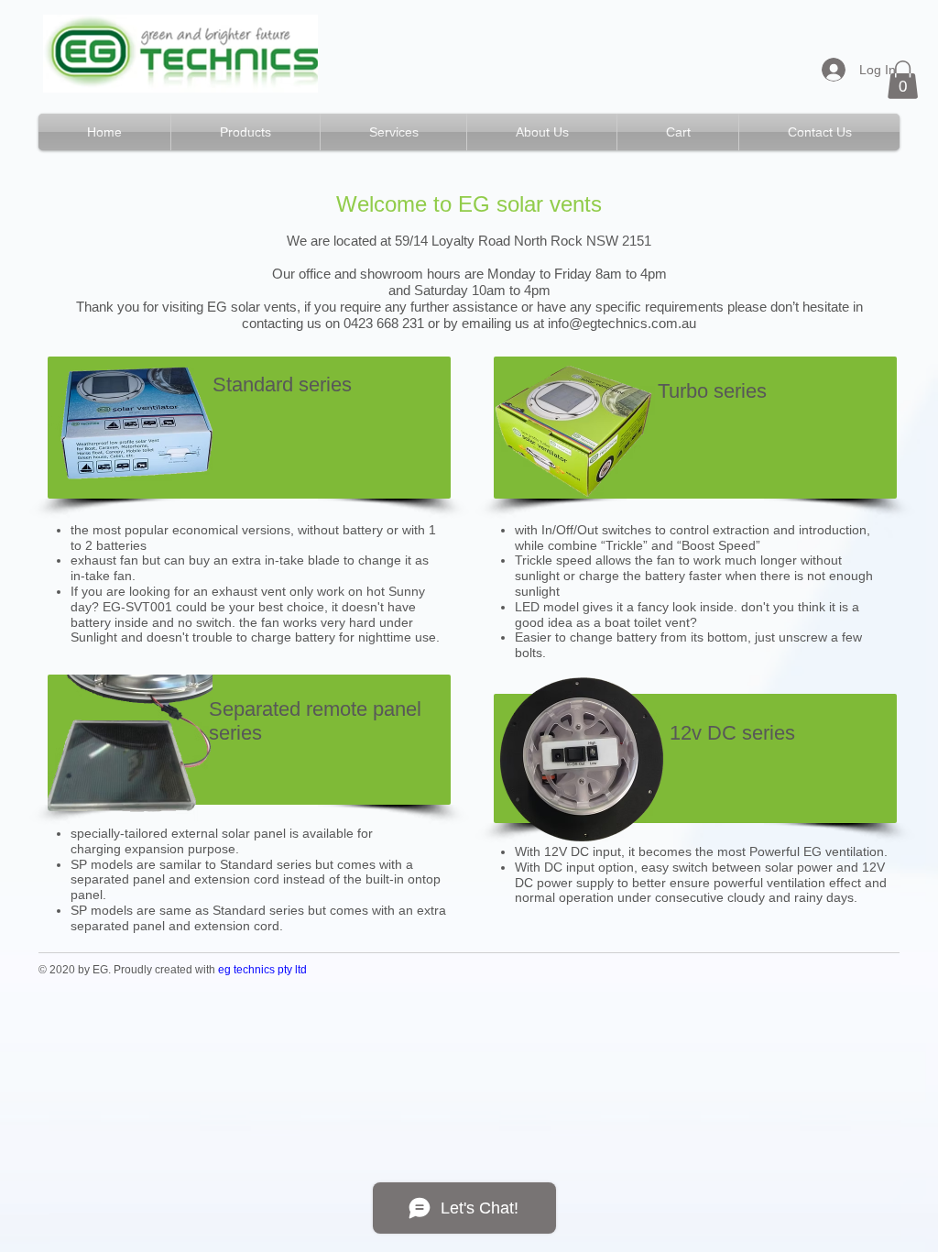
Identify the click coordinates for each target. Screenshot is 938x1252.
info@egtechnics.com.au (622, 323)
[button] (903, 79)
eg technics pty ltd (262, 969)
